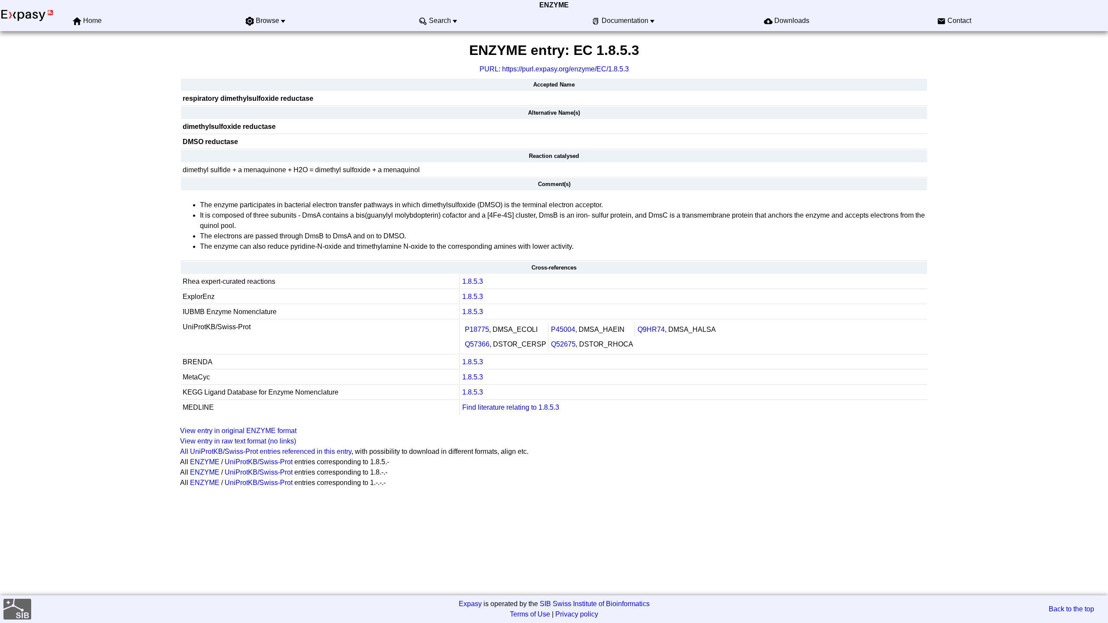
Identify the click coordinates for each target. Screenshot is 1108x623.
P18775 (477, 329)
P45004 (563, 329)
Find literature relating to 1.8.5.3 (510, 407)
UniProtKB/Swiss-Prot (259, 462)
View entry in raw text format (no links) (238, 441)
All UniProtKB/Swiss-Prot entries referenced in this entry (265, 451)
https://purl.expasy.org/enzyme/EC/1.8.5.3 (565, 69)
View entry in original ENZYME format (238, 430)
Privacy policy (576, 614)
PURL (489, 69)
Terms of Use (530, 614)
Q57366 (477, 344)
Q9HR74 (651, 329)
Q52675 (563, 344)
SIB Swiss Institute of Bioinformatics (595, 603)
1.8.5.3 (472, 281)
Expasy (470, 603)
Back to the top (1071, 609)
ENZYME (554, 5)
